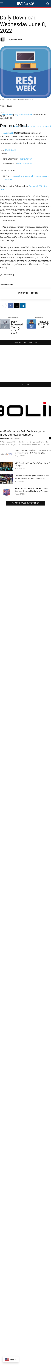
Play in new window (23, 115)
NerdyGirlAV (26, 159)
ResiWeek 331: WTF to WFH (43, 324)
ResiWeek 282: (7, 133)
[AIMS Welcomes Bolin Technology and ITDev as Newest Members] (25, 409)
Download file (6, 115)
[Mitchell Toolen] (9, 293)
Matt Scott (10, 150)
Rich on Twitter (24, 163)
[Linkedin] (23, 305)
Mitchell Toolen (16, 40)
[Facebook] (10, 305)
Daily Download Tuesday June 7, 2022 (17, 327)
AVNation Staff (4, 438)
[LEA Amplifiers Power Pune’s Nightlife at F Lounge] (6, 466)
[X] (16, 305)
